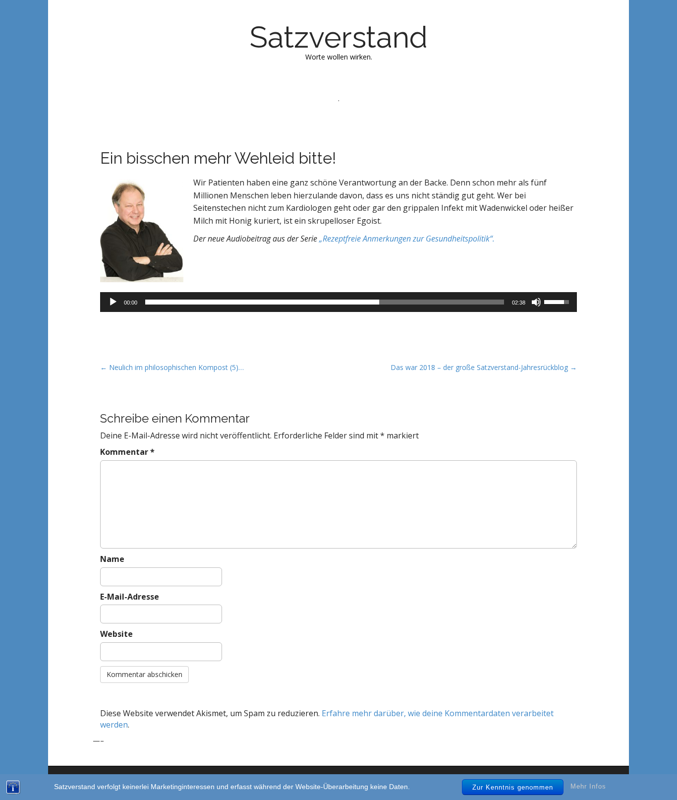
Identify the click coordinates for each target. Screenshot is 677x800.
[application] (338, 302)
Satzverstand (339, 37)
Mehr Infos (588, 787)
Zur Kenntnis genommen (512, 787)
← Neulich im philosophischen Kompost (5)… (172, 367)
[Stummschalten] (536, 302)
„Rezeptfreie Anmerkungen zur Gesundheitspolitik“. (407, 238)
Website (116, 633)
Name (112, 559)
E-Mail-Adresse (129, 596)
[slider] (324, 302)
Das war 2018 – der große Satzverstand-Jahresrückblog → (484, 367)
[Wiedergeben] (113, 302)
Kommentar (127, 451)
